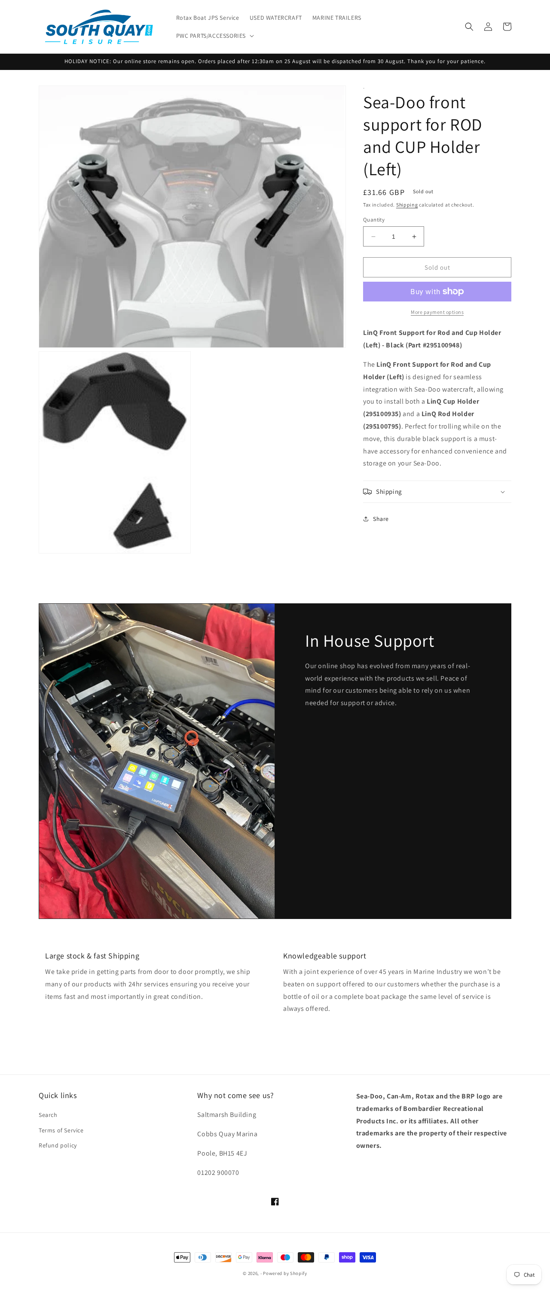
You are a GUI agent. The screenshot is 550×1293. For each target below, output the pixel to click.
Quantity (374, 219)
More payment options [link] (437, 312)
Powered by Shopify (285, 1273)
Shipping (407, 204)
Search (48, 1115)
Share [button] (381, 519)
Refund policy (58, 1145)
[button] (214, 36)
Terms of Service (61, 1130)
